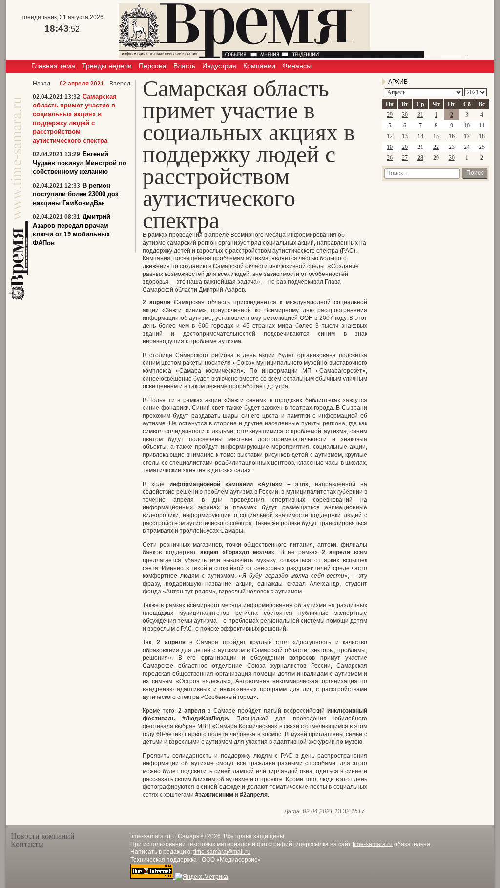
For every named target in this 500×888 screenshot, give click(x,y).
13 (405, 136)
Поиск (474, 172)
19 (390, 147)
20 (405, 147)
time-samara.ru (373, 844)
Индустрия (219, 66)
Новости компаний (43, 836)
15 (436, 136)
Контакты (27, 844)
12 (390, 136)
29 (390, 115)
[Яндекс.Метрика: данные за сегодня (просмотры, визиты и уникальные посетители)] (201, 877)
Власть (184, 66)
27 (405, 158)
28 (420, 158)
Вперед (119, 83)
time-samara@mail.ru (221, 851)
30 (405, 115)
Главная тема (53, 66)
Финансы (297, 66)
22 (436, 147)
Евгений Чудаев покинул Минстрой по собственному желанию (79, 162)
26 (390, 158)
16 (452, 136)
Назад (41, 83)
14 (420, 136)
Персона (153, 66)
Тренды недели (107, 66)
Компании (259, 66)
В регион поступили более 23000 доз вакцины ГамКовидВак (75, 194)
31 (420, 115)
